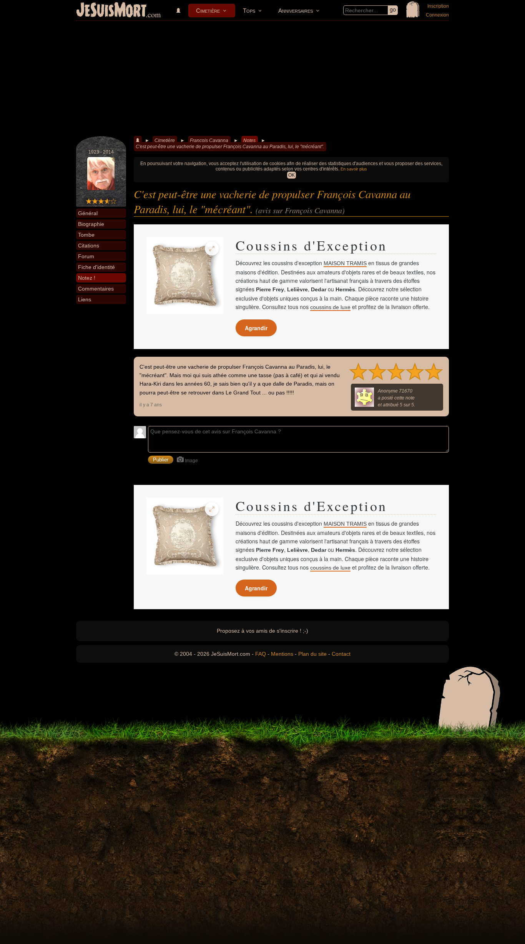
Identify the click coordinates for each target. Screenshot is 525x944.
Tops (249, 10)
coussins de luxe (330, 307)
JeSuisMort (111, 11)
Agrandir (256, 328)
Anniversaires (295, 10)
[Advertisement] (262, 78)
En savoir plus (354, 169)
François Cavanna (209, 140)
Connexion (437, 15)
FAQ (260, 654)
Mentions (282, 654)
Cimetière (208, 10)
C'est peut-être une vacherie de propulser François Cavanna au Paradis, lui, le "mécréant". (230, 146)
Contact (341, 654)
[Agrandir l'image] (212, 249)
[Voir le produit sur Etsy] (184, 275)
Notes (249, 140)
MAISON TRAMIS (345, 263)
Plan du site (312, 654)
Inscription (438, 6)
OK (291, 175)
